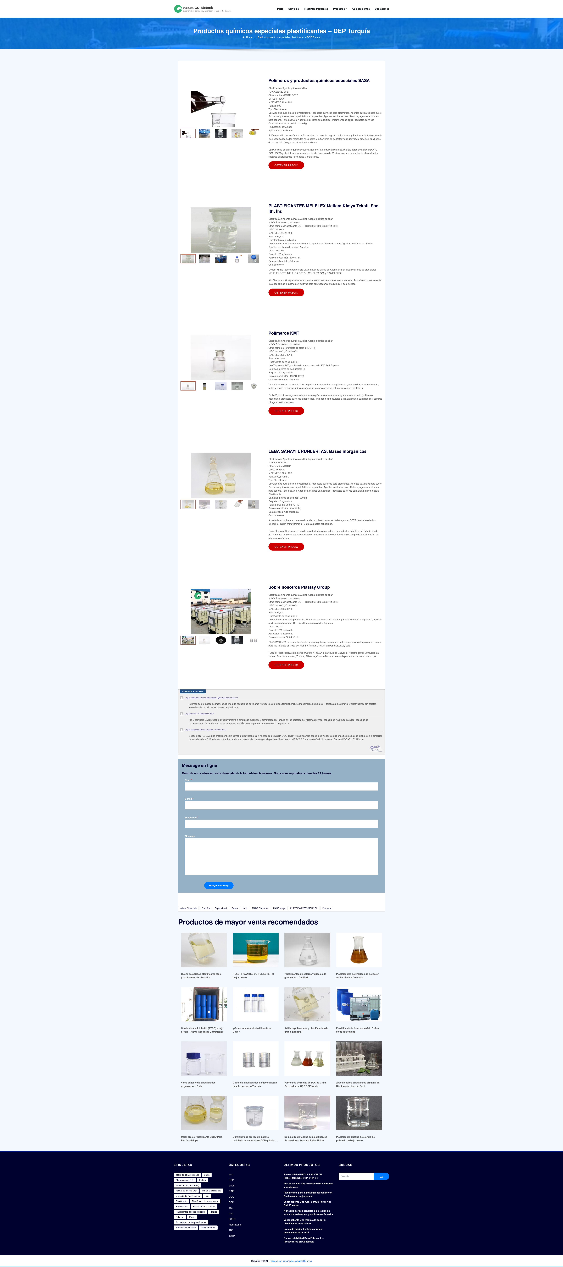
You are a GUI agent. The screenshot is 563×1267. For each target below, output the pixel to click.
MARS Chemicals (260, 908)
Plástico (213, 1211)
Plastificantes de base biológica (190, 1211)
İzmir (245, 908)
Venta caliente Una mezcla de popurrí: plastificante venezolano (305, 1221)
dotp (231, 1213)
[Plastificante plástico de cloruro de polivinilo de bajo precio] (359, 1113)
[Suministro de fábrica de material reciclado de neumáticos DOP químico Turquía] (256, 1113)
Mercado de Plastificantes (188, 1195)
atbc (231, 1174)
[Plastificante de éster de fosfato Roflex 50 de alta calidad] (359, 1004)
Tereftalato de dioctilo (186, 1227)
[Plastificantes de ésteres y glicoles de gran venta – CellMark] (307, 949)
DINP (231, 1191)
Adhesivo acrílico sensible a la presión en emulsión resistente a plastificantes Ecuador (308, 1212)
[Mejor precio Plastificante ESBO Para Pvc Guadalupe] (204, 1113)
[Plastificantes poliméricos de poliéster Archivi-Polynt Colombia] (359, 949)
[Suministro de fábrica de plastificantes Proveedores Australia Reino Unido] (307, 1113)
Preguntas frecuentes (316, 8)
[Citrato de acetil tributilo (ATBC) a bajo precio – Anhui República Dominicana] (204, 1004)
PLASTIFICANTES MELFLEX (303, 908)
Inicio (280, 8)
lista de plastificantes (211, 1190)
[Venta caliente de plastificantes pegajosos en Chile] (204, 1058)
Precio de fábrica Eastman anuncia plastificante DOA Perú (303, 1230)
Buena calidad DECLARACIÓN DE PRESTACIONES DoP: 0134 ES (303, 1176)
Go (381, 1176)
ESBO (232, 1219)
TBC (231, 1230)
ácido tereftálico (208, 1227)
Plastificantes (182, 1206)
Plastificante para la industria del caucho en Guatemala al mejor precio (308, 1194)
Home (249, 37)
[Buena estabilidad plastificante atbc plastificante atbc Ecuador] (204, 949)
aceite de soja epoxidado (187, 1174)
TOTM (232, 1235)
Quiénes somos (361, 8)
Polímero (326, 908)
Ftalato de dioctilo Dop (186, 1190)
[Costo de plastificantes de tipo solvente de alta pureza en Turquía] (256, 1058)
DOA (231, 1196)
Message (190, 836)
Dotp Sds (206, 908)
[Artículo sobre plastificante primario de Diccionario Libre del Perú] (359, 1058)
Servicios (293, 8)
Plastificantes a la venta (204, 1206)
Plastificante (181, 1201)
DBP (231, 1180)
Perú (207, 1195)
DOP (231, 1202)
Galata (235, 908)
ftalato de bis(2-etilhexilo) (187, 1185)
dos (231, 1207)
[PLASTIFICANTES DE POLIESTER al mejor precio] (256, 949)
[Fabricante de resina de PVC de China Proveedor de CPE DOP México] (307, 1058)
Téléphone (191, 817)
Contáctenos (382, 8)
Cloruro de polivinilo (185, 1180)
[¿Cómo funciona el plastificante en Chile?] (256, 1004)
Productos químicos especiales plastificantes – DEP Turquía (289, 37)
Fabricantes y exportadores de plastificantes (291, 1260)
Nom (188, 780)
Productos (339, 8)
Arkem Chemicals (188, 908)
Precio (192, 1217)
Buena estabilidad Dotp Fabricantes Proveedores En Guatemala (304, 1239)
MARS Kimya (279, 908)
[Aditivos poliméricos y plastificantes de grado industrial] (307, 1004)
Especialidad (221, 908)
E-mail (189, 798)
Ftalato (202, 1180)
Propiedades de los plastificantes (191, 1222)
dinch (231, 1185)
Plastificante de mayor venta (205, 1201)
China (207, 1174)
